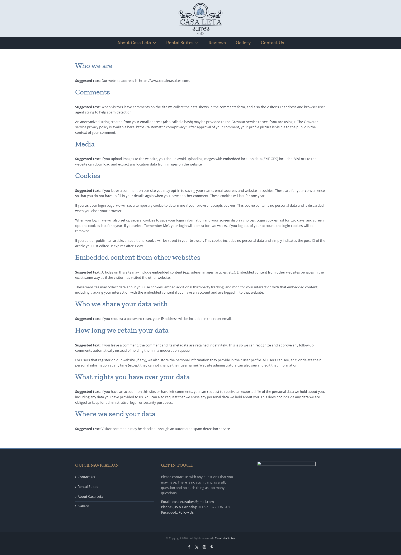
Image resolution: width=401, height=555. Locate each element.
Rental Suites (88, 486)
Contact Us (86, 477)
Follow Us (186, 512)
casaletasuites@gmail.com (193, 501)
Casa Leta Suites (225, 538)
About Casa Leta (90, 496)
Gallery (83, 506)
